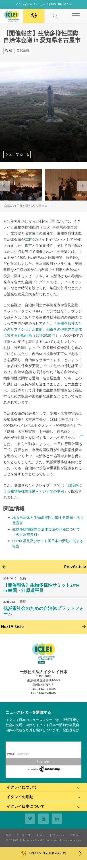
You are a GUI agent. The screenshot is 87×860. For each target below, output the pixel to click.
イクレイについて (22, 787)
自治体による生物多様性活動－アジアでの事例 (42, 488)
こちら (11, 739)
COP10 (29, 240)
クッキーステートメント (32, 835)
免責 (9, 835)
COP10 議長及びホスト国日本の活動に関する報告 (47, 543)
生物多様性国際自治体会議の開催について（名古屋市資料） (46, 532)
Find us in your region (47, 853)
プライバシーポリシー (66, 835)
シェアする (14, 154)
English (56, 4)
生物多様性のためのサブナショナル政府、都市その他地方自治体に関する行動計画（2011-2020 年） (42, 330)
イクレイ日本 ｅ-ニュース (32, 4)
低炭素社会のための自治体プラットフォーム (43, 611)
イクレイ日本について (26, 807)
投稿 (8, 51)
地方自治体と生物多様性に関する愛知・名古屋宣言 (48, 520)
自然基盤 (23, 50)
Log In (67, 4)
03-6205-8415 (46, 689)
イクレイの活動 (20, 797)
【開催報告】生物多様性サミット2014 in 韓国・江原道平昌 (41, 588)
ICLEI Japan (23, 840)
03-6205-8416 (46, 693)
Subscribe (43, 746)
